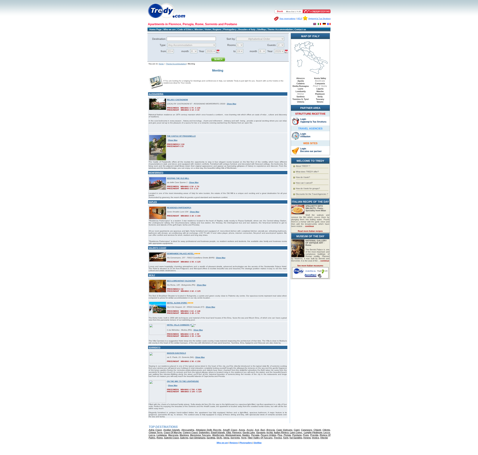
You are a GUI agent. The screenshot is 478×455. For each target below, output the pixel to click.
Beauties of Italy (246, 29)
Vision (207, 29)
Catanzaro (306, 430)
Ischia (269, 432)
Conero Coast (190, 432)
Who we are (169, 29)
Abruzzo (300, 78)
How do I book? (303, 177)
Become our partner (311, 151)
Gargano (260, 432)
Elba (228, 432)
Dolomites (204, 432)
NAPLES (153, 202)
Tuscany (320, 99)
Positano (297, 435)
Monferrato (218, 435)
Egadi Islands (218, 432)
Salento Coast (171, 438)
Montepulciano (233, 435)
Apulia (300, 81)
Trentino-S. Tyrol (300, 99)
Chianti (317, 430)
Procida (314, 435)
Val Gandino (295, 438)
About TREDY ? (303, 166)
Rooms (231, 45)
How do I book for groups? (308, 188)
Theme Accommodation (280, 29)
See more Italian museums (310, 265)
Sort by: (231, 38)
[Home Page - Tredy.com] (166, 18)
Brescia (270, 430)
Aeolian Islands (171, 430)
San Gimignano (197, 438)
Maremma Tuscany (200, 435)
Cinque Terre (155, 432)
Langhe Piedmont (313, 432)
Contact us (300, 29)
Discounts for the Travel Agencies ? (312, 194)
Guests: (271, 45)
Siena (226, 438)
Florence (236, 432)
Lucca (152, 435)
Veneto (320, 102)
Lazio (300, 89)
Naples (246, 435)
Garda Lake (249, 432)
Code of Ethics (185, 29)
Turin (285, 438)
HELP (299, 18)
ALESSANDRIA (156, 94)
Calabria (301, 83)
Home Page (155, 29)
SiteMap (261, 29)
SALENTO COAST (157, 248)
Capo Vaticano (284, 430)
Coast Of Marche (173, 432)
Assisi (249, 430)
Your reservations (287, 18)
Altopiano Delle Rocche (208, 430)
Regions (217, 29)
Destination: (159, 38)
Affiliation (305, 136)
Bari (262, 430)
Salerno (184, 438)
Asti (257, 430)
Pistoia (287, 435)
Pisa (279, 435)
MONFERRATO (156, 172)
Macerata (173, 435)
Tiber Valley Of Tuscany (260, 438)
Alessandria (187, 430)
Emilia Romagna (301, 86)
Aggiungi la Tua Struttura (319, 18)
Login (303, 119)
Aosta (242, 430)
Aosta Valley (320, 78)
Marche (320, 91)
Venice (315, 438)
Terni (243, 438)
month (185, 51)
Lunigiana (161, 435)
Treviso (278, 438)
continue (309, 226)
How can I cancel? (304, 183)
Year (201, 51)
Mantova (184, 435)
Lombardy (301, 91)
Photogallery (230, 29)
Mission (199, 29)
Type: (163, 45)
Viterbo (324, 438)
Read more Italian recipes (310, 231)
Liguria (319, 89)
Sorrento (235, 438)
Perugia (255, 435)
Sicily (320, 96)
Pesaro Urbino (268, 435)
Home (161, 64)
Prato (306, 435)
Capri (296, 430)
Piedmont (320, 94)
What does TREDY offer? (307, 172)
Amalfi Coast (230, 430)
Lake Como (296, 432)
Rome (159, 438)
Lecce (326, 432)
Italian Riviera (281, 432)
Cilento (326, 430)
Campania (320, 83)
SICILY (152, 275)
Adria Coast (155, 430)
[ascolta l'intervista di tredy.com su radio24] (310, 278)
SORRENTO (154, 347)
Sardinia (301, 96)
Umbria (300, 102)
